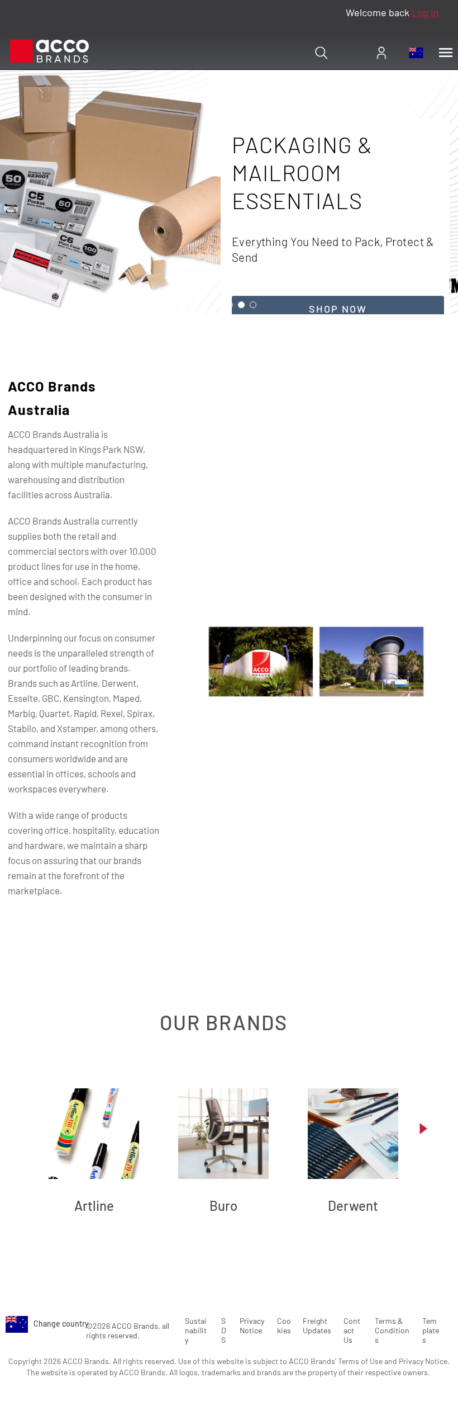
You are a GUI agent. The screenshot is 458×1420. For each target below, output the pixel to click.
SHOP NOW (338, 309)
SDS (223, 1330)
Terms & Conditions (392, 1330)
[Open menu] (445, 52)
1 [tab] (206, 304)
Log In (425, 12)
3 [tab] (229, 304)
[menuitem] (381, 52)
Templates (430, 1330)
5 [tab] (253, 304)
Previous (34, 1128)
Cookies (284, 1325)
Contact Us (352, 1330)
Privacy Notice (252, 1325)
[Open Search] (321, 52)
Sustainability (196, 1330)
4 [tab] (241, 304)
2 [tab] (217, 304)
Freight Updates (317, 1325)
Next (423, 1128)
